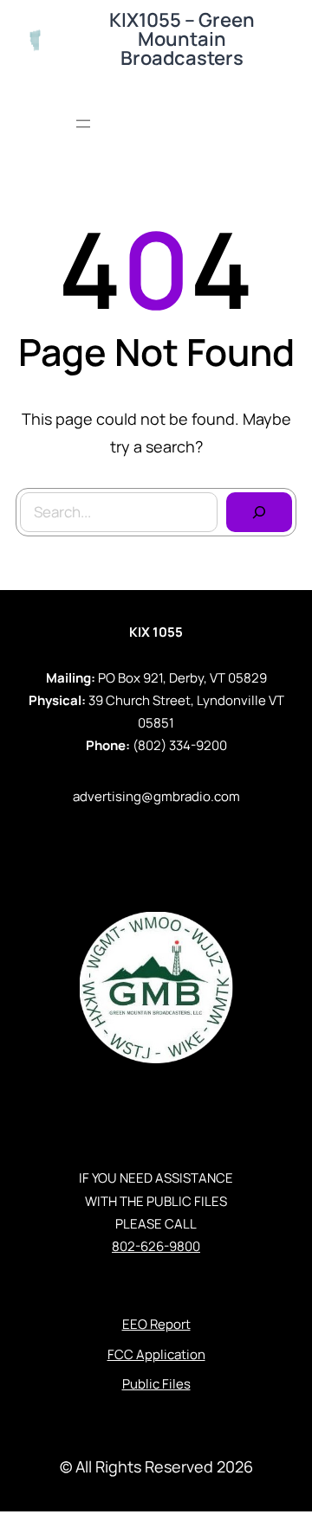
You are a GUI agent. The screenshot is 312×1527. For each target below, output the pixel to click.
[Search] (259, 512)
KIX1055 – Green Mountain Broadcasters (182, 39)
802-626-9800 (156, 1246)
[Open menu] (83, 123)
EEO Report (156, 1324)
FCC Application (156, 1354)
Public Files (156, 1384)
